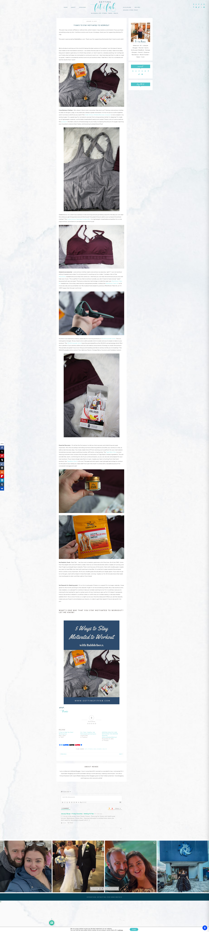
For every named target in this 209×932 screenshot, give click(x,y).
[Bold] (62, 802)
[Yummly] (2, 472)
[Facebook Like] (2, 464)
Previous (63, 754)
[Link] (81, 802)
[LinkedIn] (2, 480)
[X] (2, 452)
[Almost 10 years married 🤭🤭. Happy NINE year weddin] (78, 866)
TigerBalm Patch (72, 461)
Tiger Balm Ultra (111, 452)
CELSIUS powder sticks (109, 338)
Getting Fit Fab (104, 7)
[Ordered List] (72, 802)
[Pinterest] (2, 456)
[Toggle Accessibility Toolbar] (204, 927)
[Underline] (67, 802)
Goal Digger (98, 748)
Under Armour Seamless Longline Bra (78, 219)
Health (104, 748)
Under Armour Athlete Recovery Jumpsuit (98, 114)
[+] (85, 802)
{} (83, 802)
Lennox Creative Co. (116, 897)
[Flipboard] (2, 476)
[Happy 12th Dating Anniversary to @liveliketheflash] (131, 866)
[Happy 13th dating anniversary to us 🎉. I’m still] (26, 866)
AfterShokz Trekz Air (112, 283)
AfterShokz (62, 276)
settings (120, 930)
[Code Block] (78, 802)
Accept (134, 929)
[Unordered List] (74, 802)
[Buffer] (2, 468)
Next (120, 754)
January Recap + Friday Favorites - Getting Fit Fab (77, 813)
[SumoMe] (2, 488)
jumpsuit (64, 121)
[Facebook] (2, 448)
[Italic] (65, 802)
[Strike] (69, 802)
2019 (86, 748)
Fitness (90, 748)
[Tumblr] (2, 484)
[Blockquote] (76, 802)
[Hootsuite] (2, 460)
